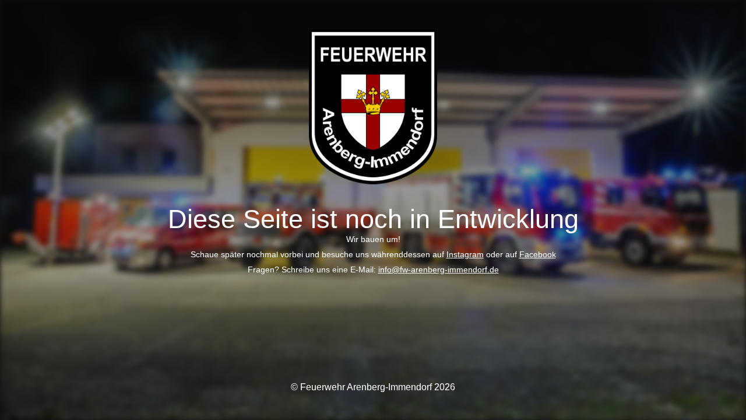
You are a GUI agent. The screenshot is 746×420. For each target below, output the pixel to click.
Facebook (537, 254)
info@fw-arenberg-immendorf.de (438, 269)
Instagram (465, 254)
